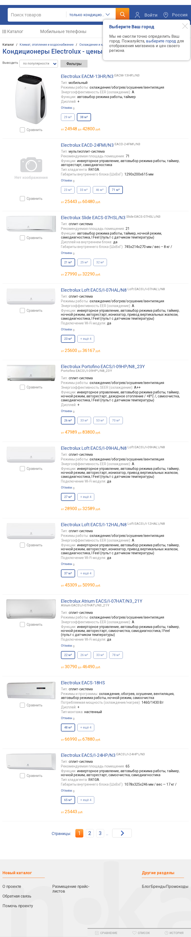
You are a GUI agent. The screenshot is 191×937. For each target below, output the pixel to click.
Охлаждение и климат (95, 44)
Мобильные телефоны (63, 31)
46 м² (99, 190)
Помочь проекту (17, 905)
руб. (74, 811)
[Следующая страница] (122, 833)
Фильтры (74, 64)
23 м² (68, 190)
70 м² (116, 420)
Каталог (15, 31)
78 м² (116, 655)
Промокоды (177, 886)
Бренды (158, 886)
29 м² (68, 117)
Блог (146, 886)
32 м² (100, 262)
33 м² (84, 190)
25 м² (84, 262)
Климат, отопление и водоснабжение (47, 44)
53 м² (100, 420)
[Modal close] (181, 26)
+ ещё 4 (85, 339)
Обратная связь (16, 896)
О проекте (11, 886)
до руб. (83, 128)
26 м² (84, 655)
